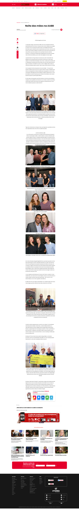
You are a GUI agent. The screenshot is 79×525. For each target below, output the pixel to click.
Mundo (13, 489)
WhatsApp (13, 478)
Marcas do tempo (32, 492)
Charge (31, 481)
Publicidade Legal (32, 489)
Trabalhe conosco (32, 486)
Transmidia (22, 482)
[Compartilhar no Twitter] (17, 55)
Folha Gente (18, 22)
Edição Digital (32, 479)
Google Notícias (40, 478)
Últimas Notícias (14, 479)
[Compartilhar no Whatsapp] (17, 57)
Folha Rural (13, 493)
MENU (14, 4)
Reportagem (23, 481)
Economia (13, 487)
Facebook (40, 482)
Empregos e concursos (14, 482)
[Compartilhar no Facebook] (17, 51)
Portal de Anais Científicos (32, 491)
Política (13, 488)
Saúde (13, 483)
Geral (13, 490)
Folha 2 (13, 486)
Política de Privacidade (33, 488)
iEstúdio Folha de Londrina (32, 484)
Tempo (31, 487)
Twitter (40, 483)
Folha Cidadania (23, 483)
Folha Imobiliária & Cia (23, 478)
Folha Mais (22, 480)
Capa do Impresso (32, 478)
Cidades (13, 480)
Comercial (31, 480)
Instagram (41, 481)
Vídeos (13, 494)
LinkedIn (40, 480)
